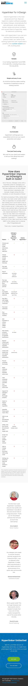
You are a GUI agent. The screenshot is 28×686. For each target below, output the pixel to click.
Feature (4, 239)
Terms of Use (15, 680)
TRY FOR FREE (14, 665)
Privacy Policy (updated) (9, 682)
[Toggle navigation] (25, 2)
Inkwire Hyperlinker (23, 238)
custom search (17, 44)
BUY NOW (13, 659)
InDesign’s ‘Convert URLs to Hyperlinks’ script (14, 236)
